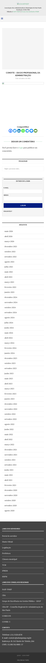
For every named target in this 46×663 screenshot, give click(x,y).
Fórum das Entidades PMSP (30, 11)
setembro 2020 (10, 505)
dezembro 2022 (10, 404)
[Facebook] (10, 131)
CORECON (6, 616)
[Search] (44, 18)
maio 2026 (8, 231)
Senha (6, 195)
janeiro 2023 (9, 399)
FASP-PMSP (16, 11)
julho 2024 (8, 322)
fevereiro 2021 (10, 485)
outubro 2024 (10, 307)
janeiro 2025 (9, 292)
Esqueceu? (8, 211)
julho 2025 (8, 267)
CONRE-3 (6, 621)
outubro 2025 (10, 251)
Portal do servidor (9, 536)
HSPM (4, 576)
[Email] (35, 131)
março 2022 (9, 444)
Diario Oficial (7, 541)
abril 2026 (8, 236)
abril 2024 (8, 338)
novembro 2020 (10, 495)
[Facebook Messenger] (31, 131)
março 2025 (9, 282)
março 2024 (9, 343)
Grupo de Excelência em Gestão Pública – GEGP (21, 601)
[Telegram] (27, 131)
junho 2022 (8, 429)
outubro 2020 (10, 500)
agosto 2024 (9, 317)
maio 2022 (8, 434)
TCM (4, 565)
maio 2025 (8, 272)
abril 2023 (8, 383)
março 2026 (9, 241)
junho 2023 (8, 373)
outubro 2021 (10, 460)
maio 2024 (8, 333)
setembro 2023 (10, 368)
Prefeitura (6, 553)
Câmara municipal (9, 559)
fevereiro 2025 (10, 287)
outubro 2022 (10, 414)
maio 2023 (8, 378)
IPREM (5, 571)
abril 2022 (8, 439)
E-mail (6, 188)
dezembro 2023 (10, 358)
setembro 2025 (10, 256)
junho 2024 (8, 328)
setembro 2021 (10, 465)
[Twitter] (15, 131)
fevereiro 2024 (10, 348)
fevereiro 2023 (10, 393)
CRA (4, 595)
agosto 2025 (9, 262)
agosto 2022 (9, 424)
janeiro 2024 (9, 353)
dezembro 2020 (10, 490)
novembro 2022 (10, 409)
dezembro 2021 (10, 449)
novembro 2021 (10, 454)
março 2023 (9, 388)
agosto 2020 (9, 510)
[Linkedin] (19, 131)
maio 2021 (8, 475)
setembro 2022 (10, 419)
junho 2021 (8, 470)
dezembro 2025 (10, 246)
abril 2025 (8, 277)
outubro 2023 (10, 363)
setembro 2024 (10, 312)
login (21, 147)
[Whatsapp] (23, 131)
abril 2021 (8, 480)
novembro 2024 (10, 302)
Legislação (6, 547)
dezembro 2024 (10, 297)
